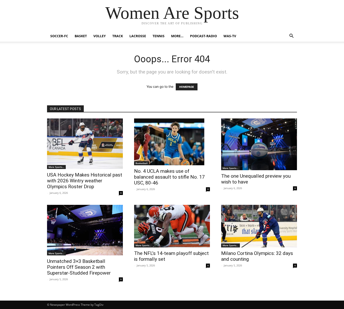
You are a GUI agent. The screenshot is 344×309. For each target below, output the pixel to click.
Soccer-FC (59, 36)
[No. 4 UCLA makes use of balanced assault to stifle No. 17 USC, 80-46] (172, 141)
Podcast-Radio (203, 36)
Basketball (141, 163)
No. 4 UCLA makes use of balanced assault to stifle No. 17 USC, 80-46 (169, 177)
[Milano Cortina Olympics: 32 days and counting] (259, 226)
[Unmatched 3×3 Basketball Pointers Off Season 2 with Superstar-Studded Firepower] (85, 230)
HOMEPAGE (186, 86)
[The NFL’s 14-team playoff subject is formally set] (172, 226)
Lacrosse (137, 36)
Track (117, 36)
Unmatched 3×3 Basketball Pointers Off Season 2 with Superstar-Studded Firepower (79, 267)
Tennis (159, 36)
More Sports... (56, 167)
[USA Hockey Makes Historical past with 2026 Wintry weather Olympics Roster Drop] (85, 143)
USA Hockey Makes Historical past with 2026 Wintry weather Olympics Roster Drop (84, 180)
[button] (291, 36)
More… (177, 36)
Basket (81, 36)
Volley (99, 36)
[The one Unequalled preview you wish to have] (259, 144)
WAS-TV (229, 36)
